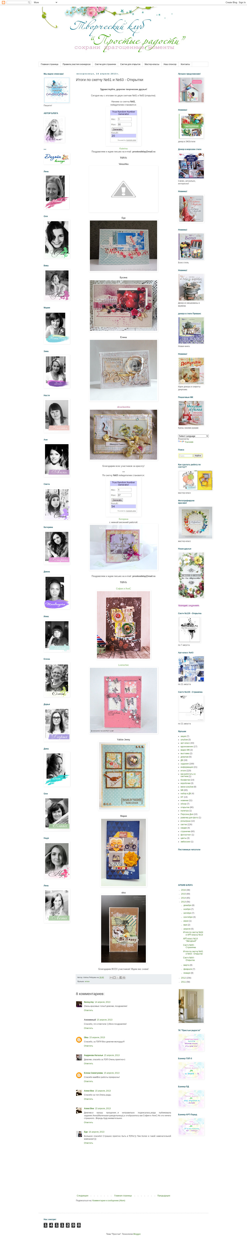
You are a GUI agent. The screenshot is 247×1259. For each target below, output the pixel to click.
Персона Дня (187, 814)
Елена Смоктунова (93, 1073)
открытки (185, 807)
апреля (187, 929)
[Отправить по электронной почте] (111, 977)
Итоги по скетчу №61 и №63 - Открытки (193, 952)
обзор (183, 804)
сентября (188, 917)
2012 (183, 978)
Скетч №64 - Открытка (189, 958)
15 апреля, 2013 (104, 1020)
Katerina (123, 148)
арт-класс (185, 743)
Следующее (82, 1196)
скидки (184, 828)
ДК (182, 760)
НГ (182, 797)
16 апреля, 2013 (96, 1132)
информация (187, 767)
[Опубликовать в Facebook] (120, 977)
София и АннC (123, 588)
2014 (183, 898)
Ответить (88, 1010)
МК (182, 790)
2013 (183, 902)
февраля (188, 969)
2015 (183, 894)
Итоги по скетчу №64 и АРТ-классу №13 (193, 933)
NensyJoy (89, 1002)
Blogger (136, 1234)
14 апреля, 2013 (102, 1002)
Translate (189, 442)
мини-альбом (187, 787)
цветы (184, 838)
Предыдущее (163, 1196)
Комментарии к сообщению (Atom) (108, 1200)
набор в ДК (186, 793)
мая (185, 925)
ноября (187, 909)
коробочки (185, 783)
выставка (185, 753)
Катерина (123, 519)
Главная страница (49, 64)
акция (183, 736)
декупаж (185, 757)
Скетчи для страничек (105, 64)
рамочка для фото (189, 817)
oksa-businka (123, 407)
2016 (183, 890)
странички (185, 831)
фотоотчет (186, 835)
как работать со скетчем (188, 775)
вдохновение (187, 746)
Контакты (185, 64)
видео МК (185, 750)
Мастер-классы (152, 64)
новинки (184, 800)
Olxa (86, 1037)
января (187, 973)
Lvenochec (123, 665)
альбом (184, 739)
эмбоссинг (185, 842)
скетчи (184, 824)
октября (187, 913)
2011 (183, 982)
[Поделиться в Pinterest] (124, 977)
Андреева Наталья (93, 1055)
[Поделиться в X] (117, 977)
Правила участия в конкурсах (77, 64)
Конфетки (185, 780)
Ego (86, 1132)
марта (186, 965)
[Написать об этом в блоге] (114, 977)
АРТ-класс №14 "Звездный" (190, 939)
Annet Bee (89, 1091)
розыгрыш (186, 821)
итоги (87, 981)
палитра (185, 811)
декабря (187, 905)
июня (186, 921)
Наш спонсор (170, 64)
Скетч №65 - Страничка (189, 946)
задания (185, 764)
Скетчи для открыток (130, 64)
